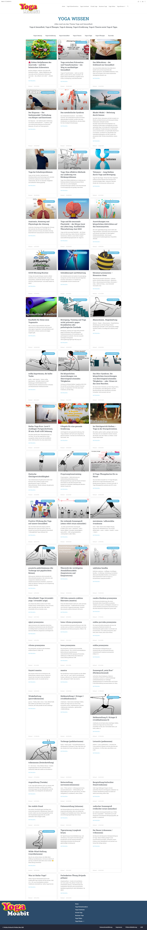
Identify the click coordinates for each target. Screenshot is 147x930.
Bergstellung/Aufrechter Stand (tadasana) (103, 783)
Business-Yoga (79, 915)
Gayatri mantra (35, 670)
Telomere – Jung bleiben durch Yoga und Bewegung (104, 173)
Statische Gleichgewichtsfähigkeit (38, 475)
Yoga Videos (78, 918)
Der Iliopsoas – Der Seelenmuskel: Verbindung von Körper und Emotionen (39, 115)
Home (77, 904)
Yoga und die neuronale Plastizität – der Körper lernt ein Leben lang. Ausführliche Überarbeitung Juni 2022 (73, 225)
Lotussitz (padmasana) (102, 741)
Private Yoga (78, 912)
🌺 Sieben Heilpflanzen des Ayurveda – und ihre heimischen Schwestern (39, 65)
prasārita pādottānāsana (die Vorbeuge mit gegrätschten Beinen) (40, 570)
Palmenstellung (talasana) (72, 806)
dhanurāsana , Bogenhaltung (105, 320)
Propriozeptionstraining (71, 474)
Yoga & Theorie (77, 35)
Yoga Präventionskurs (81, 907)
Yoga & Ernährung (50, 35)
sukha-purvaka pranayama (104, 622)
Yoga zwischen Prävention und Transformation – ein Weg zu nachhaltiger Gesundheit (72, 66)
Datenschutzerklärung (106, 927)
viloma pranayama (36, 645)
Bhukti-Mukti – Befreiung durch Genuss (104, 113)
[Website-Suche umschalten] (127, 6)
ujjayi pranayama (36, 622)
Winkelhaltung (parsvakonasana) (36, 697)
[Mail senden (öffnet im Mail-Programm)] (145, 1)
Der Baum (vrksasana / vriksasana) (102, 831)
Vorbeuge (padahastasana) (72, 741)
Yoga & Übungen (100, 35)
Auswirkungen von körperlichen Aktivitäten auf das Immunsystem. (105, 224)
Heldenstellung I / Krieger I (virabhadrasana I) (72, 697)
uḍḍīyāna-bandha (100, 568)
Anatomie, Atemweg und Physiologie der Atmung (38, 222)
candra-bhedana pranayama (105, 598)
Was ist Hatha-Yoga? (37, 875)
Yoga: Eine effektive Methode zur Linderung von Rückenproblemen (73, 174)
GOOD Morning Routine (38, 273)
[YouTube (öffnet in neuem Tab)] (143, 1)
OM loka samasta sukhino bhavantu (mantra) (72, 599)
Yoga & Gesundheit (64, 35)
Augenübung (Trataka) (38, 782)
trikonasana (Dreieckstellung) (41, 762)
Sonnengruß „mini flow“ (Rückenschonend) (103, 671)
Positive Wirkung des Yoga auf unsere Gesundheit (39, 522)
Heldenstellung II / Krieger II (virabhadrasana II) (105, 718)
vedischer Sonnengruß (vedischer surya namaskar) (105, 807)
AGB (141, 927)
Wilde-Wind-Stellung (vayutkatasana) (37, 852)
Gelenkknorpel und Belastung (73, 273)
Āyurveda (111, 35)
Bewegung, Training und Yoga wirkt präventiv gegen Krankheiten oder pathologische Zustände (73, 323)
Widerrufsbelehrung (131, 927)
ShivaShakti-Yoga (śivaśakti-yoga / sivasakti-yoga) (41, 599)
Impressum (119, 927)
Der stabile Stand (35, 806)
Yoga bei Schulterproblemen (40, 172)
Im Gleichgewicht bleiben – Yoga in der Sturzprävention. (105, 427)
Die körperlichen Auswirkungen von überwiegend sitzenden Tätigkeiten (70, 377)
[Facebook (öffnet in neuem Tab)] (138, 1)
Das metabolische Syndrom (72, 112)
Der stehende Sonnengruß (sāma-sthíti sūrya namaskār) (73, 522)
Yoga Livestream (80, 909)
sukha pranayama (100, 645)
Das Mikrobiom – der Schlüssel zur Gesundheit (103, 63)
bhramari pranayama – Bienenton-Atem (103, 274)
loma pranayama (68, 645)
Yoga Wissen (79, 921)
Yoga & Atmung (37, 35)
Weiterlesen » (32, 80)
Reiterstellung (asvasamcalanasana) (70, 783)
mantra (64, 670)
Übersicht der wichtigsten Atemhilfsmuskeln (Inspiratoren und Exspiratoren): (72, 572)
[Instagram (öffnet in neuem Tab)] (141, 1)
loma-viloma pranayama (71, 622)
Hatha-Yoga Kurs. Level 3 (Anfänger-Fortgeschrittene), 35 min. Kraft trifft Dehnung (40, 429)
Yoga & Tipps (88, 35)
